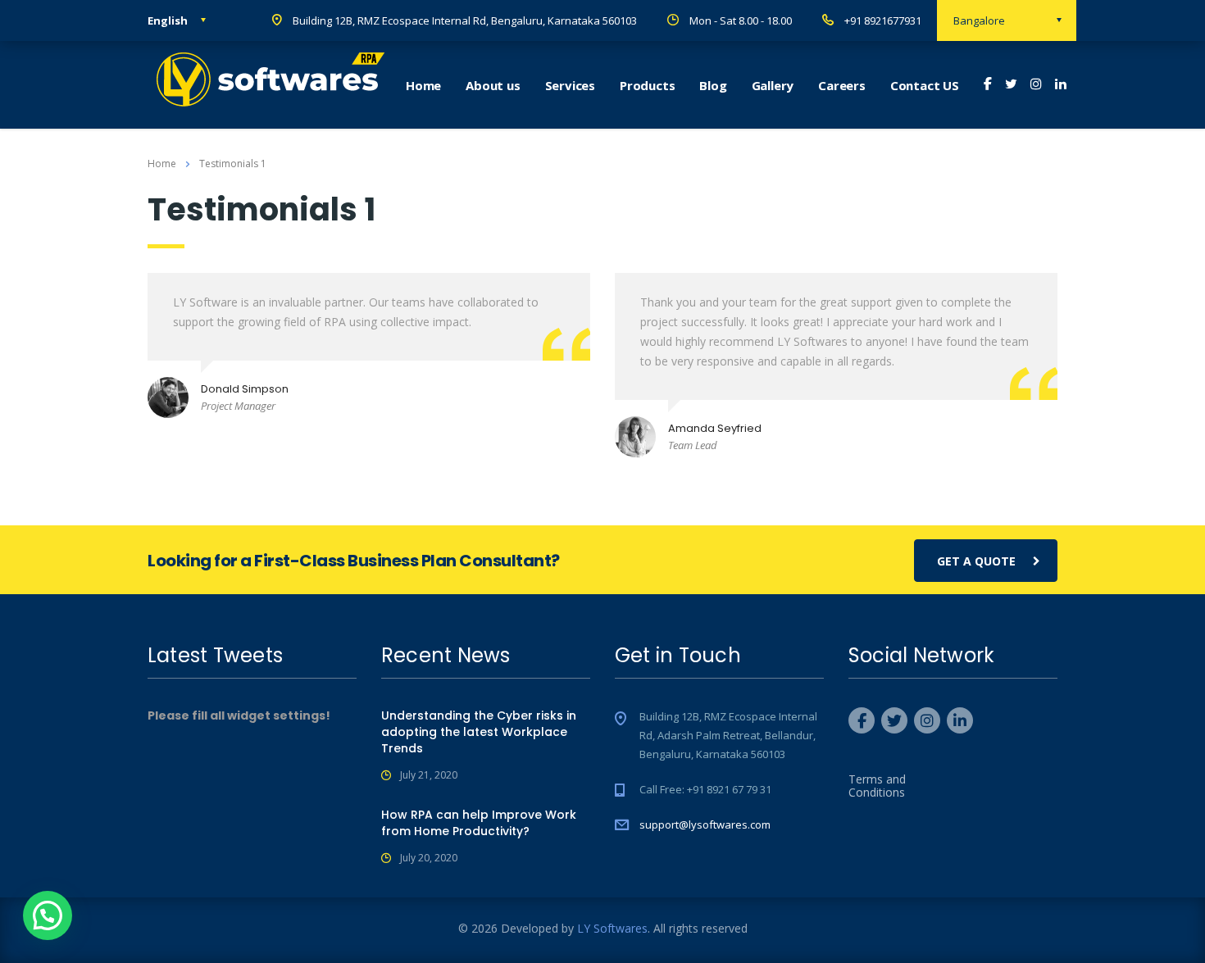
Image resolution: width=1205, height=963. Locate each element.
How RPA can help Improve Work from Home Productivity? (478, 822)
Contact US (924, 85)
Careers (842, 85)
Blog (712, 85)
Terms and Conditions (877, 786)
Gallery (773, 85)
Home (423, 85)
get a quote (976, 561)
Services (570, 85)
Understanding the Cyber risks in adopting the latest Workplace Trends (478, 731)
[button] (47, 915)
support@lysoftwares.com (705, 824)
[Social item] (988, 85)
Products (647, 85)
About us (493, 85)
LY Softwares (612, 928)
